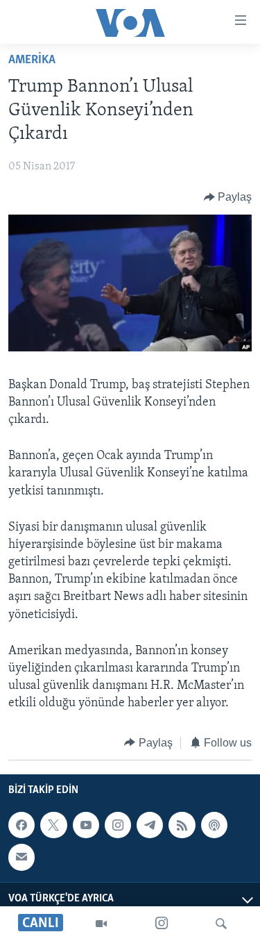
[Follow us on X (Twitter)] (53, 825)
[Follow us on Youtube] (86, 825)
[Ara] (221, 923)
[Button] (228, 197)
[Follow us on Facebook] (21, 825)
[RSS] (181, 825)
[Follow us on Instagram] (118, 825)
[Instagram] (161, 923)
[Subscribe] (21, 857)
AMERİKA (31, 60)
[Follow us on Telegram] (150, 825)
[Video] (101, 923)
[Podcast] (214, 825)
